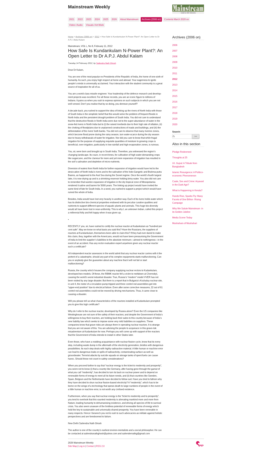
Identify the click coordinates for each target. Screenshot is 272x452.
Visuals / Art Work (95, 25)
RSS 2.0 (100, 446)
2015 (174, 96)
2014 (174, 90)
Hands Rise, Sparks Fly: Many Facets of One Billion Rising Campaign (187, 199)
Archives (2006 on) (151, 19)
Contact (90, 446)
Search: (176, 132)
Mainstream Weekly (89, 6)
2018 (174, 113)
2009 (174, 62)
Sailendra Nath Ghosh (106, 63)
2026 (114, 19)
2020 (174, 124)
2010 (174, 68)
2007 (174, 51)
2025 (105, 19)
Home (70, 37)
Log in (82, 446)
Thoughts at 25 (179, 157)
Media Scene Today (182, 217)
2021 (71, 19)
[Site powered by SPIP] (200, 444)
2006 (174, 45)
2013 (174, 85)
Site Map (72, 446)
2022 (80, 19)
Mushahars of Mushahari (184, 223)
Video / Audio (76, 25)
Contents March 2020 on (176, 19)
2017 (174, 107)
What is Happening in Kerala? (187, 190)
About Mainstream (129, 19)
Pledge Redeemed (181, 152)
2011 (174, 73)
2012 (97, 37)
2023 (88, 19)
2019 (174, 119)
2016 (174, 102)
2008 (174, 56)
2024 (97, 19)
